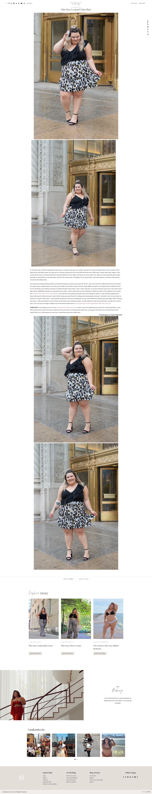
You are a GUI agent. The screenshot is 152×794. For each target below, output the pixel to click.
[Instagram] (48, 755)
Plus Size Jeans (71, 780)
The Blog (134, 3)
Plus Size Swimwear (100, 642)
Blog (44, 775)
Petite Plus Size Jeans (96, 780)
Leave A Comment (68, 578)
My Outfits (93, 775)
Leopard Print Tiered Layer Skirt (43, 293)
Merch (92, 777)
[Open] (38, 745)
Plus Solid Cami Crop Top (102, 303)
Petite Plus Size (71, 775)
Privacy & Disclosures (50, 784)
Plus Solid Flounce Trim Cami (83, 303)
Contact (45, 780)
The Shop (142, 3)
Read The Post (35, 653)
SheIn (57, 293)
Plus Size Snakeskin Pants (41, 646)
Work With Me (47, 782)
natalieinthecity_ (37, 730)
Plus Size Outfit (76, 7)
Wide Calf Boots (71, 782)
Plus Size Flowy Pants (71, 646)
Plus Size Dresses (71, 777)
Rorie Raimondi (116, 315)
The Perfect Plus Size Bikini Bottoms (106, 647)
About (45, 777)
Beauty (92, 782)
